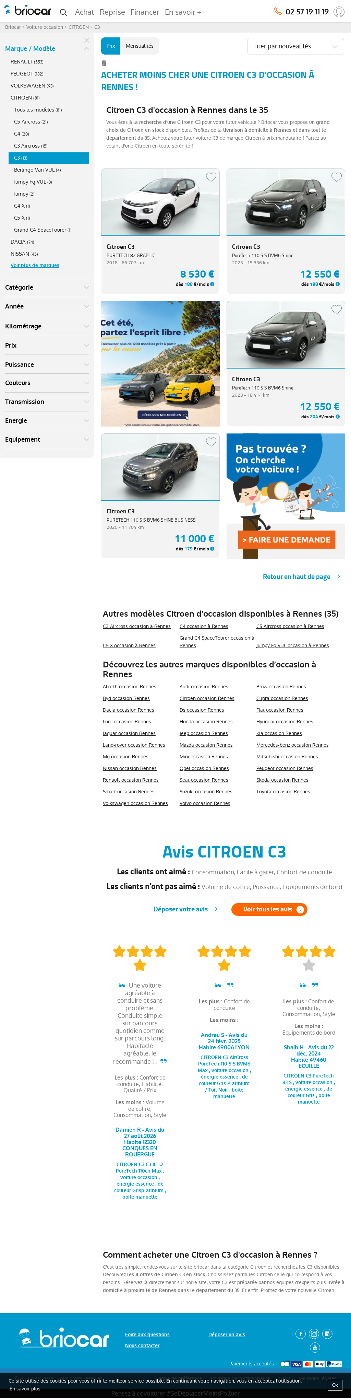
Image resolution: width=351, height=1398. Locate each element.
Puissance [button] (19, 365)
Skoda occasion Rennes (282, 780)
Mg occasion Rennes (125, 756)
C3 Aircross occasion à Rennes (137, 626)
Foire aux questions (147, 1334)
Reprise (112, 12)
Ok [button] (335, 1385)
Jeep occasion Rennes (204, 733)
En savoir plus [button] (25, 1388)
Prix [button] (10, 345)
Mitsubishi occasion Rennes (287, 756)
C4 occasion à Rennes (204, 626)
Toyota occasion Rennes (283, 791)
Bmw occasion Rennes (281, 686)
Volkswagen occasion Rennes (135, 803)
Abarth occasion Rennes (129, 686)
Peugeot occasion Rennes (284, 768)
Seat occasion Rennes (204, 780)
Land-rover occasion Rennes (134, 745)
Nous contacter (142, 1345)
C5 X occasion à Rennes (129, 645)
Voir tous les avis (267, 909)
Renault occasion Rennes (131, 780)
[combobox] (295, 46)
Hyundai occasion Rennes (284, 721)
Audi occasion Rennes (204, 686)
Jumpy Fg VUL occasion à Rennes (292, 645)
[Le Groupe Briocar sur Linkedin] (327, 1334)
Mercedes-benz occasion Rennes (292, 745)
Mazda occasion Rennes (206, 745)
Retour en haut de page (296, 577)
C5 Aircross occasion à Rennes (290, 626)
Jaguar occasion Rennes (129, 733)
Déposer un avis (226, 1334)
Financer (145, 12)
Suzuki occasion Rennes (206, 791)
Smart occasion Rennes (129, 791)
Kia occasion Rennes (279, 733)
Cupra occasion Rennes (282, 698)
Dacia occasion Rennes (128, 710)
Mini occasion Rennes (204, 756)
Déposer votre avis (181, 909)
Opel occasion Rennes (204, 768)
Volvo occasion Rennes (205, 803)
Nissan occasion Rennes (130, 768)
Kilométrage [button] (23, 326)
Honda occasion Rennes (206, 721)
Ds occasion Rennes (202, 710)
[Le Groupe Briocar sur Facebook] (300, 1334)
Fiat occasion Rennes (279, 710)
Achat (84, 12)
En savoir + (183, 12)
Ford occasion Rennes (127, 721)
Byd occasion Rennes (126, 698)
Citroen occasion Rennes (207, 698)
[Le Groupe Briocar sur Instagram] (314, 1334)
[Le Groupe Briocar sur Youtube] (315, 1347)
